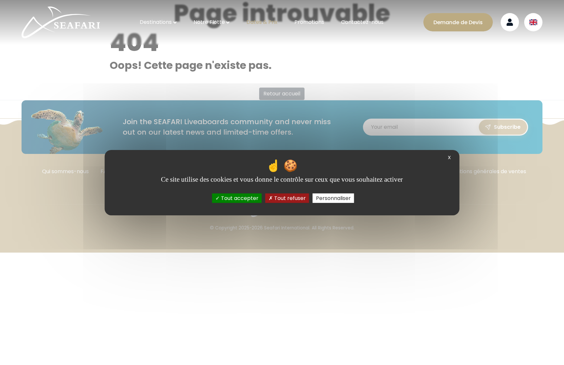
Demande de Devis (458, 22)
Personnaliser (333, 198)
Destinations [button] (156, 22)
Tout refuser (289, 198)
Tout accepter (239, 198)
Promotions (309, 22)
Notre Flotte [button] (209, 22)
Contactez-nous (362, 22)
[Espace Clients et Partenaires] (510, 22)
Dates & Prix (261, 22)
